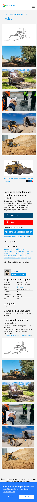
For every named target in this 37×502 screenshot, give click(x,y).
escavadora (8, 256)
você (29, 258)
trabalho (16, 258)
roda (24, 256)
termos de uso (26, 335)
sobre (28, 482)
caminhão (16, 249)
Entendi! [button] (26, 497)
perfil (14, 274)
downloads (26, 179)
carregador (8, 251)
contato (27, 479)
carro (15, 251)
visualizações (13, 179)
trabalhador (8, 258)
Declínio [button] (10, 497)
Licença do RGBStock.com (17, 310)
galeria (22, 274)
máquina (16, 256)
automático (8, 249)
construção (8, 253)
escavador (25, 253)
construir (29, 251)
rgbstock (11, 6)
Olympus (20, 287)
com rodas (21, 251)
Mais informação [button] (9, 492)
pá (21, 256)
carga (23, 249)
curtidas (7, 181)
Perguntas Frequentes (12, 335)
